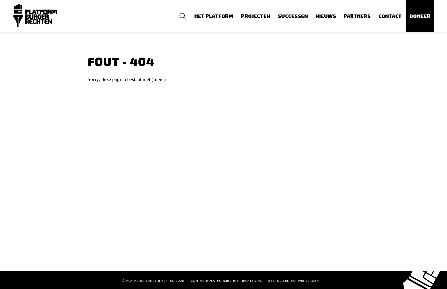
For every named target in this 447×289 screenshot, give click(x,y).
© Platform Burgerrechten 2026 (153, 280)
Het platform (213, 16)
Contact (390, 16)
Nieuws (326, 16)
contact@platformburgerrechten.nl (226, 280)
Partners (357, 16)
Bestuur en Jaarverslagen (293, 280)
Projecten (255, 16)
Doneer (419, 16)
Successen (293, 16)
